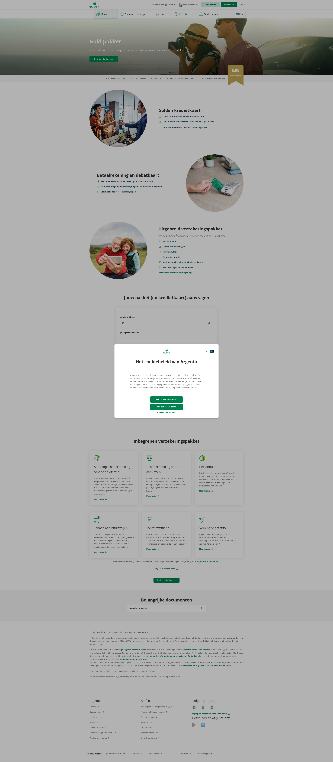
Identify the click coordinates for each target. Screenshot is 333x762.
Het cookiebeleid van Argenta (166, 361)
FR (206, 351)
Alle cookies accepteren (166, 399)
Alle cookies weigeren (166, 406)
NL (211, 351)
